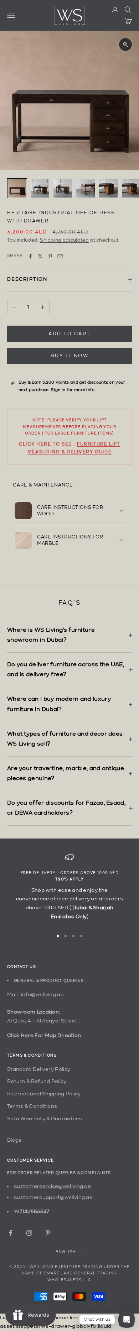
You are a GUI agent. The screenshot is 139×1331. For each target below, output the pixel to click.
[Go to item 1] (17, 188)
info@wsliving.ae (42, 994)
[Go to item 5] (108, 188)
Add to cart (69, 333)
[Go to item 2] (40, 188)
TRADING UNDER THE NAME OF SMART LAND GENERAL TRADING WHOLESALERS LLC (76, 1273)
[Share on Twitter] (40, 256)
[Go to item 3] (63, 188)
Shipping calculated (64, 240)
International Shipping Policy (44, 1093)
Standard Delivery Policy (38, 1069)
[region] (69, 888)
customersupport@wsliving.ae (53, 1197)
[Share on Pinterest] (50, 256)
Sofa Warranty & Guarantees (44, 1118)
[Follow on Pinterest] (47, 1232)
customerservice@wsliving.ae (52, 1186)
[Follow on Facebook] (10, 1232)
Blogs (14, 1140)
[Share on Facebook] (30, 256)
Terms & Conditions (32, 1106)
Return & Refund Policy (37, 1081)
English (66, 1252)
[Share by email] (60, 256)
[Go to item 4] (86, 188)
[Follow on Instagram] (29, 1232)
